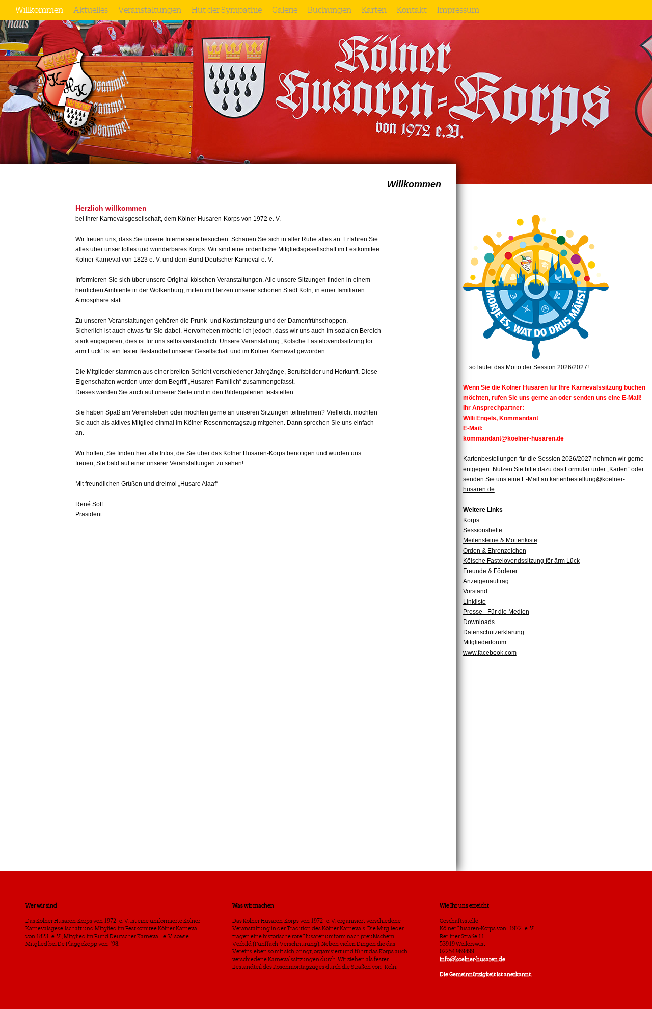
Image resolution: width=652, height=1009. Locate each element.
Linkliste (474, 601)
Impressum (458, 10)
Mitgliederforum (484, 642)
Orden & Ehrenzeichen (494, 550)
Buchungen (329, 10)
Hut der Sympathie (227, 10)
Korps (471, 520)
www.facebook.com (490, 652)
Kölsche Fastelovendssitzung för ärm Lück (521, 560)
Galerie (284, 10)
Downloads (479, 622)
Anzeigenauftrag (486, 581)
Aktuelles (90, 10)
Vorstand (475, 591)
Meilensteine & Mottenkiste (500, 540)
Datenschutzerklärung (493, 632)
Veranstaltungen (149, 10)
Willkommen (39, 10)
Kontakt (412, 10)
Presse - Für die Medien (496, 611)
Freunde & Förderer (490, 571)
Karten (374, 10)
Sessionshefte (482, 530)
